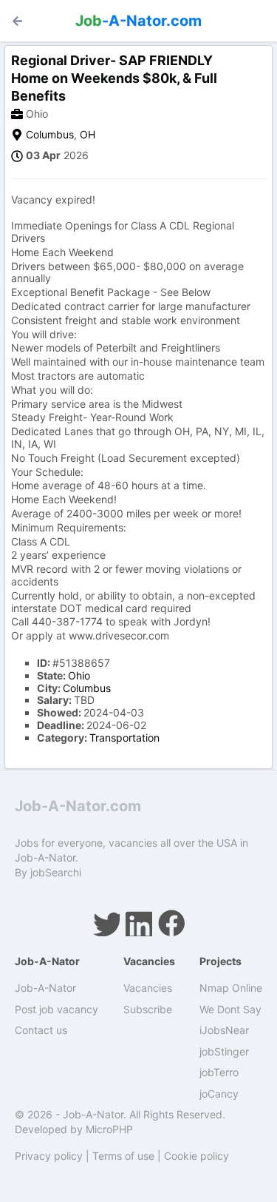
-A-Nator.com (138, 21)
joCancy (219, 1093)
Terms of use (123, 1155)
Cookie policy (196, 1155)
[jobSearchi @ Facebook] (171, 923)
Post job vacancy (56, 1009)
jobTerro (219, 1072)
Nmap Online (230, 987)
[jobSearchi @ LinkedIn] (139, 923)
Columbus (50, 134)
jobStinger (224, 1051)
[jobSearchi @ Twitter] (106, 923)
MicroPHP (109, 1129)
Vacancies (147, 987)
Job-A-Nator (45, 987)
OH (87, 134)
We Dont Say (230, 1009)
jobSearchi (55, 872)
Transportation (124, 737)
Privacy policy (49, 1155)
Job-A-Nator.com (78, 806)
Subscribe (147, 1009)
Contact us (41, 1030)
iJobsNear (224, 1030)
